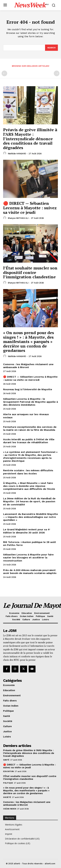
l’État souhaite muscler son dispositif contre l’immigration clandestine (30, 272)
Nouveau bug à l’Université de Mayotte (27, 389)
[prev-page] (4, 73)
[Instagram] (15, 669)
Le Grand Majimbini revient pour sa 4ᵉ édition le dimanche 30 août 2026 (26, 531)
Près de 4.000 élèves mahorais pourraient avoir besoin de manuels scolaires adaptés (29, 572)
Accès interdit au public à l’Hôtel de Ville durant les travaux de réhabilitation (28, 441)
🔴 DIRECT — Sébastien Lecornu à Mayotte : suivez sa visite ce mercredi (30, 378)
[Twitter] (23, 669)
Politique (8, 783)
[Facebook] (6, 669)
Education (8, 771)
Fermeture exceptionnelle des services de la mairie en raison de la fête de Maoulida (29, 428)
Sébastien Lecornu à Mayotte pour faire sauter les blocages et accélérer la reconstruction (28, 557)
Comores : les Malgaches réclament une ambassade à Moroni (28, 366)
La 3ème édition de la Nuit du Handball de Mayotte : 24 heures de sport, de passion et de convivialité (29, 501)
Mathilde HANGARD (17, 153)
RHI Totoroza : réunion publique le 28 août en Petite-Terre (29, 544)
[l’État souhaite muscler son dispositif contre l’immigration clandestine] (30, 243)
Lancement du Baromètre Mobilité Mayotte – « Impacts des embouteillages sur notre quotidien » (30, 517)
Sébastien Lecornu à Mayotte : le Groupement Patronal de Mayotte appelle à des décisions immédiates (30, 401)
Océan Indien (9, 809)
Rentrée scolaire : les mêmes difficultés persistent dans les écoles (28, 472)
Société (7, 797)
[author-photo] (5, 153)
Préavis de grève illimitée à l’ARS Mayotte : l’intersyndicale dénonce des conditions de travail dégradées (30, 138)
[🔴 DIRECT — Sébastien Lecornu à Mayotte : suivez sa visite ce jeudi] (30, 179)
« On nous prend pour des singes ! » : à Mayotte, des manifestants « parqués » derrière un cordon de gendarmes (28, 341)
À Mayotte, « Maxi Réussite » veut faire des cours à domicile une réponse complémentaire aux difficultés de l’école (29, 486)
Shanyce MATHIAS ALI (18, 218)
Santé (6, 760)
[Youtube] (32, 669)
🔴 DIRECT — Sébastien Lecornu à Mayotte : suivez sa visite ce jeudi (30, 208)
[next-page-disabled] (56, 73)
